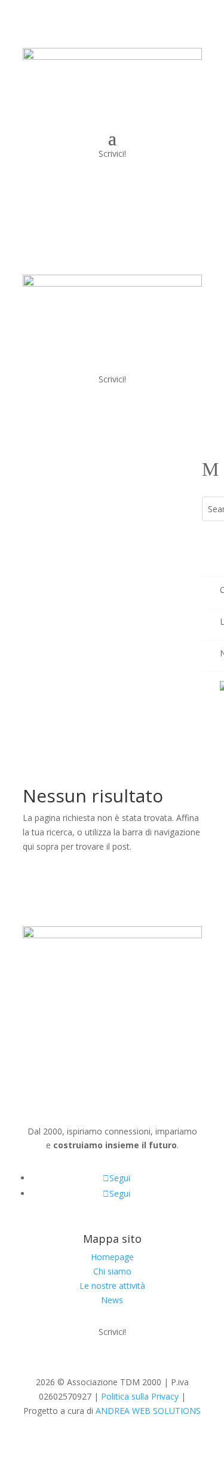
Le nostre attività (112, 1285)
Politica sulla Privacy (140, 1396)
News (112, 1300)
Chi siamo (112, 1271)
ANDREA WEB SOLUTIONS (148, 1410)
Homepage (112, 1257)
